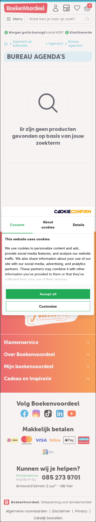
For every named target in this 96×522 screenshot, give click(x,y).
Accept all (48, 294)
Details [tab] (78, 225)
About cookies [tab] (48, 224)
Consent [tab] (17, 225)
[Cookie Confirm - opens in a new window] (72, 211)
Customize (48, 306)
